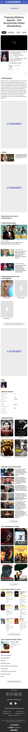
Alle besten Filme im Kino (14, 634)
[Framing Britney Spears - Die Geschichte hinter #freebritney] (5, 56)
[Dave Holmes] (7, 309)
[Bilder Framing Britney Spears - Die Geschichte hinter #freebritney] (4, 385)
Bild (3, 380)
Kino (5, 13)
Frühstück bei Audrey (6, 674)
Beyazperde (6, 713)
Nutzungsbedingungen (20, 720)
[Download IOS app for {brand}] (12, 703)
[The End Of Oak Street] (3, 621)
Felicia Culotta (21, 297)
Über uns (4, 720)
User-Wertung (10, 65)
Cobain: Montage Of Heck (21, 456)
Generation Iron (7, 456)
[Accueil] (13, 2)
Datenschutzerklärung (10, 721)
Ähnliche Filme (7, 418)
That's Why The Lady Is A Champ (8, 671)
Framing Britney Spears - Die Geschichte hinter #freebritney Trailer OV (21, 156)
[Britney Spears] (7, 288)
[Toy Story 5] (16, 607)
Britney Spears (19, 58)
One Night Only (4, 668)
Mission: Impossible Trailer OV (7, 579)
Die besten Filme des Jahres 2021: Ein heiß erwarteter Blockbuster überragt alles (12, 243)
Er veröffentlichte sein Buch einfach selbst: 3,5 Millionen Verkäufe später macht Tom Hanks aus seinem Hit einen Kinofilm (21, 488)
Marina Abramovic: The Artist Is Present (11, 437)
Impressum (12, 720)
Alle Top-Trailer (14, 584)
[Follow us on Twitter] (12, 694)
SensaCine (19, 711)
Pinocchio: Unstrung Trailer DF (7, 544)
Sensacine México (12, 715)
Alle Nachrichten (14, 521)
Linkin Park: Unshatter (6, 655)
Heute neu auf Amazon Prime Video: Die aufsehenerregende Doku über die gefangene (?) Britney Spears (21, 254)
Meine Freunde (17, 65)
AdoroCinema (18, 713)
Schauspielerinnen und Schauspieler (10, 277)
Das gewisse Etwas (5, 658)
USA (15, 393)
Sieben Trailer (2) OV (7, 561)
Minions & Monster (22, 619)
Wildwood (3, 660)
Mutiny (2, 676)
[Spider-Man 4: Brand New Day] (3, 594)
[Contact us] (20, 694)
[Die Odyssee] (3, 607)
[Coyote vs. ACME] (5, 647)
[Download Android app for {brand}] (16, 703)
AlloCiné (5, 711)
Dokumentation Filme (18, 13)
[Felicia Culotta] (21, 288)
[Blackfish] (21, 428)
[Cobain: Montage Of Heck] (21, 447)
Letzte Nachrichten (8, 223)
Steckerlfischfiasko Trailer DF (21, 561)
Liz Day (17, 56)
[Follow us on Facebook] (8, 694)
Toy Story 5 (22, 605)
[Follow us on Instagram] (16, 694)
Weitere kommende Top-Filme (14, 681)
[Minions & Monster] (16, 621)
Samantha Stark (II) (18, 55)
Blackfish (21, 437)
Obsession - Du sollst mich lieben (23, 592)
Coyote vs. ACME (14, 641)
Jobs (8, 720)
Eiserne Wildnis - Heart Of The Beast (9, 666)
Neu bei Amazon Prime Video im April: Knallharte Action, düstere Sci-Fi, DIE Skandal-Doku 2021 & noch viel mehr (21, 268)
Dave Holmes (17, 60)
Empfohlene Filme (10, 13)
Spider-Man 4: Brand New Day (9, 592)
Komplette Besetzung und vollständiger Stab (14, 324)
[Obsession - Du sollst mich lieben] (16, 594)
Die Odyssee (9, 605)
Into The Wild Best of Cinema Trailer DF (21, 544)
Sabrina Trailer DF (21, 579)
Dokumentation (17, 53)
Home (2, 13)
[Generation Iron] (7, 447)
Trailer (3, 152)
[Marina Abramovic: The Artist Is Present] (7, 428)
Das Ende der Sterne (5, 663)
